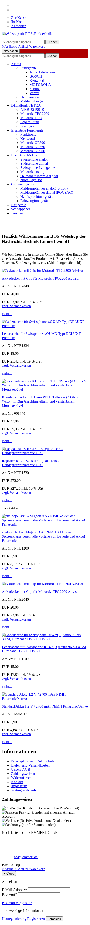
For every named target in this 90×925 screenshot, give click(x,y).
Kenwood (37, 80)
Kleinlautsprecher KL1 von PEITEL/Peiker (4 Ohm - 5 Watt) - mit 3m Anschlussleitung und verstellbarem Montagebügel (42, 401)
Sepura (35, 89)
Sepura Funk (29, 122)
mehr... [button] (7, 314)
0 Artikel (8, 46)
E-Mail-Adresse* (14, 890)
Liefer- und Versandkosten (30, 765)
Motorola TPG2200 (34, 114)
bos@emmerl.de (26, 857)
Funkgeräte (28, 68)
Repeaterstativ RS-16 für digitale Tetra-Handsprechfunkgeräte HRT (30, 463)
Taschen (17, 213)
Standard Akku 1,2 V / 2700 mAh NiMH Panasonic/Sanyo (45, 706)
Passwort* (9, 894)
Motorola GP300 (32, 143)
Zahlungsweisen (23, 774)
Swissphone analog (34, 159)
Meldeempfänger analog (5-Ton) (44, 188)
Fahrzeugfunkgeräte (34, 201)
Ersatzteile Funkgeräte (27, 130)
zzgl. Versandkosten (16, 306)
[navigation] (11, 865)
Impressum (19, 786)
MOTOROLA (40, 85)
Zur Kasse (18, 18)
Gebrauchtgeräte (23, 184)
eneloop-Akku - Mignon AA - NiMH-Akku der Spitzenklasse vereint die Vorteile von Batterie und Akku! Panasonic (43, 536)
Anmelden (18, 26)
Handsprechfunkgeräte (36, 197)
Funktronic (28, 134)
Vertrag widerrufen (25, 790)
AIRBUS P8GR (32, 109)
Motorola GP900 (32, 151)
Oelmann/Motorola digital (39, 176)
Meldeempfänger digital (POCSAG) (46, 192)
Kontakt (17, 782)
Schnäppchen (21, 209)
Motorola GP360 (32, 147)
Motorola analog (32, 172)
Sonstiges (27, 126)
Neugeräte (18, 205)
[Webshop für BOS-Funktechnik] (27, 34)
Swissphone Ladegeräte (37, 168)
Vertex (34, 93)
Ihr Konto (18, 22)
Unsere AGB (20, 769)
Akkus (16, 64)
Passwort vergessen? (17, 903)
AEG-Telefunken (42, 72)
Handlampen (29, 97)
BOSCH (36, 76)
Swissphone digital (34, 163)
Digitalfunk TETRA (26, 105)
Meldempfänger (31, 101)
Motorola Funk (31, 118)
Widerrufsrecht (22, 778)
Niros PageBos (31, 180)
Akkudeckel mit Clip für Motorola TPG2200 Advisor (41, 278)
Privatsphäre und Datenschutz (32, 761)
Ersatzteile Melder (24, 155)
